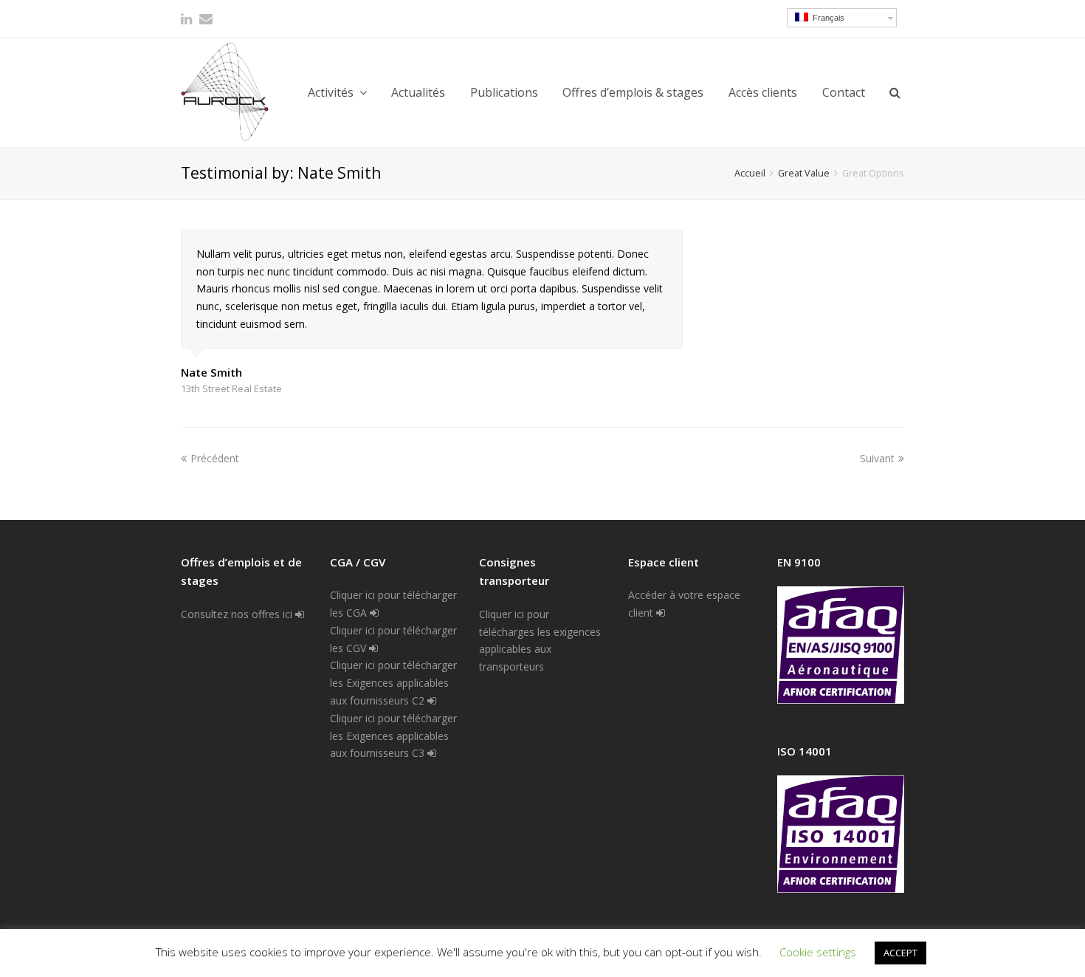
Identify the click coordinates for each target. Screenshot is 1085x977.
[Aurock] (225, 92)
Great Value (804, 173)
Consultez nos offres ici (238, 614)
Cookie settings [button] (817, 952)
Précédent (214, 458)
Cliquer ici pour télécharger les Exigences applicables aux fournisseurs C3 (393, 736)
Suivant (877, 458)
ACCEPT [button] (900, 952)
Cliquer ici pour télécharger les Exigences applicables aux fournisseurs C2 (393, 682)
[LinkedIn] (186, 18)
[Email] (206, 18)
